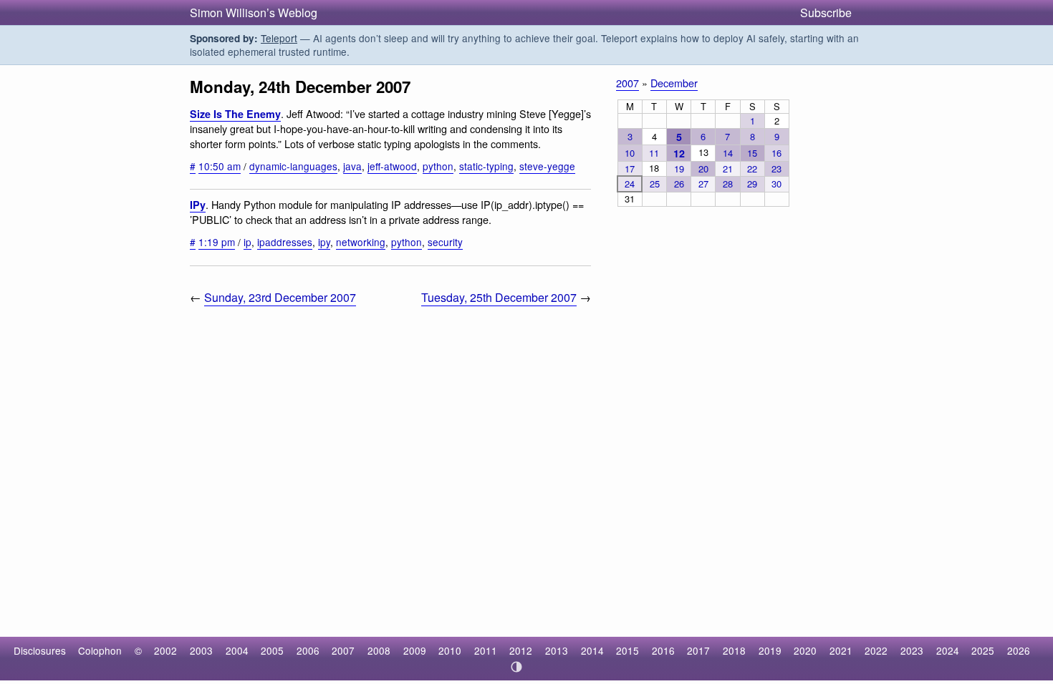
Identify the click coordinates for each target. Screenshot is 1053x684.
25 (655, 183)
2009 (414, 650)
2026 (1018, 650)
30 (776, 183)
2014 (592, 650)
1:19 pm (216, 242)
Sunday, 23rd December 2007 (280, 297)
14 (728, 153)
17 (630, 168)
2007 (627, 82)
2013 (556, 650)
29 (752, 183)
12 (679, 153)
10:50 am (219, 166)
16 (776, 153)
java (352, 166)
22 (752, 168)
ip (247, 242)
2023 (911, 650)
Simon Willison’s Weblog (253, 12)
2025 (982, 650)
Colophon (100, 650)
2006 (308, 650)
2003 (201, 650)
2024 (947, 650)
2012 (520, 650)
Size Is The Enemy (235, 114)
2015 (627, 650)
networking (360, 242)
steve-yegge (547, 166)
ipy (324, 242)
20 (703, 168)
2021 (841, 650)
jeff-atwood (392, 166)
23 (776, 168)
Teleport (279, 38)
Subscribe (826, 12)
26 (679, 183)
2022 (876, 650)
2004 (237, 650)
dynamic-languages (293, 166)
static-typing (486, 166)
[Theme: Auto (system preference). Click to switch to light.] (517, 666)
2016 (663, 650)
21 (728, 168)
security (445, 242)
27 (703, 183)
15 (752, 153)
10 (630, 153)
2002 (165, 650)
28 (728, 183)
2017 (698, 650)
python (438, 166)
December (674, 82)
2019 (770, 650)
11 (654, 153)
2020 (805, 650)
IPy (198, 204)
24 (630, 183)
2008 (378, 650)
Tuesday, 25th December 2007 (499, 297)
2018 (734, 650)
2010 (449, 650)
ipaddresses (284, 242)
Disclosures (40, 650)
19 (679, 168)
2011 (485, 650)
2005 (272, 650)
